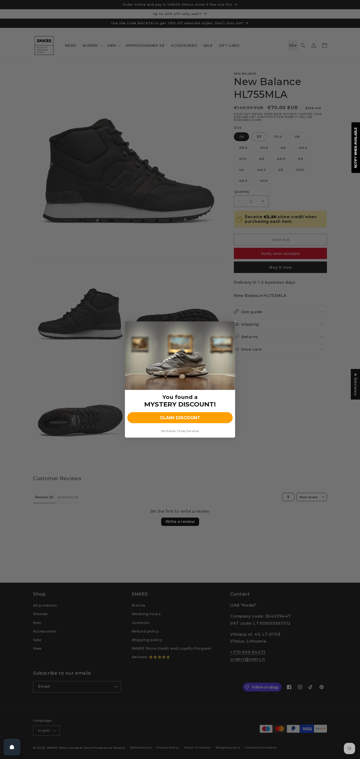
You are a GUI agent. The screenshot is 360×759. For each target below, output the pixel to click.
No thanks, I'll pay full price (180, 431)
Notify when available (356, 147)
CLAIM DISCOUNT (180, 417)
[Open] (12, 747)
